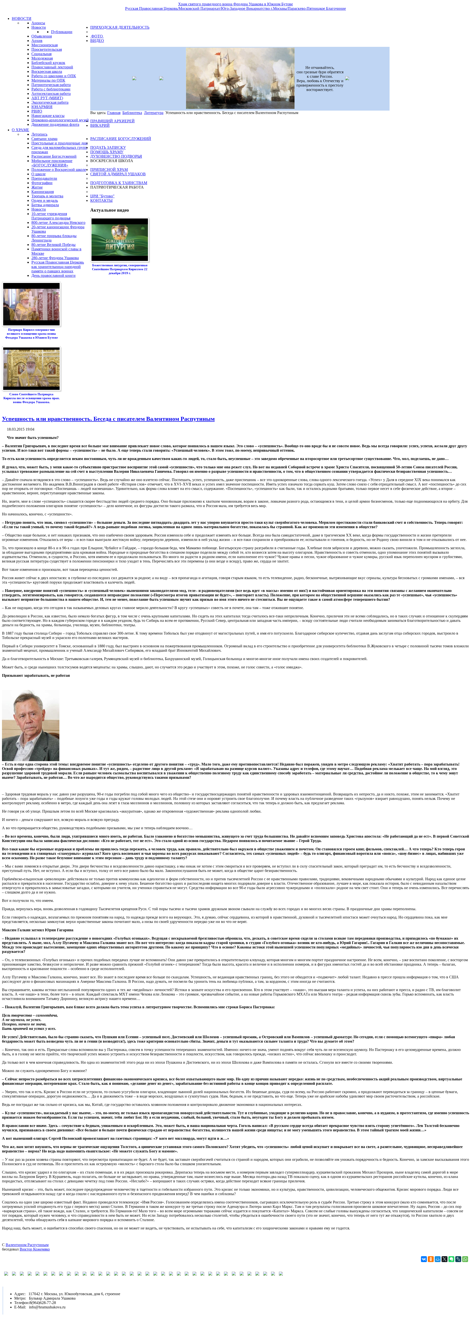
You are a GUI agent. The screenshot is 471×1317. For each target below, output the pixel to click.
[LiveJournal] (458, 1259)
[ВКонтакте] (424, 1259)
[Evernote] (451, 1259)
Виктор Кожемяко (35, 1249)
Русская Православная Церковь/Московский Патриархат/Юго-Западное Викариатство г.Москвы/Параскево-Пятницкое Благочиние (235, 8)
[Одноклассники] (431, 1259)
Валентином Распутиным (27, 1245)
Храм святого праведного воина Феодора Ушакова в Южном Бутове (235, 4)
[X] (444, 1259)
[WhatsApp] (465, 1259)
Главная (113, 113)
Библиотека (132, 113)
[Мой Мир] (438, 1259)
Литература (153, 113)
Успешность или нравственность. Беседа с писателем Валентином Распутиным (108, 419)
